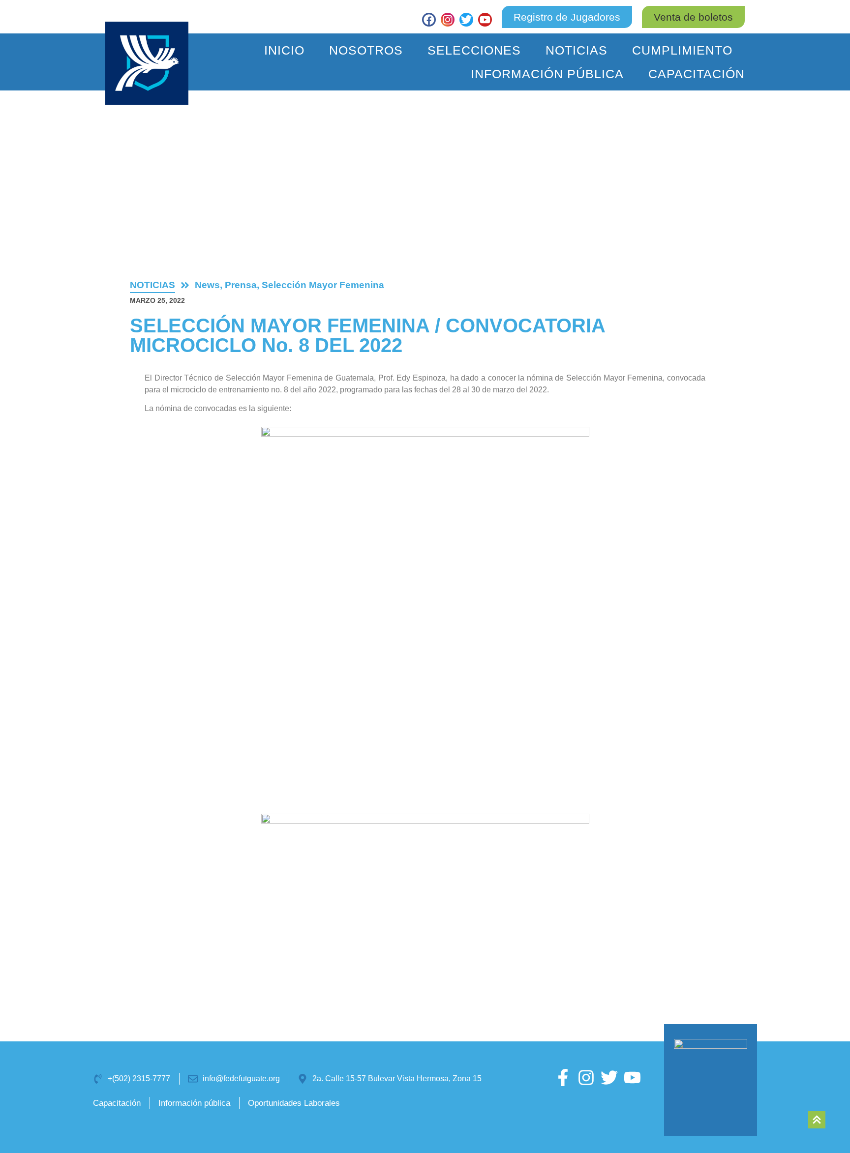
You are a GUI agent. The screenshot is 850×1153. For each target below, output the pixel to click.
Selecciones (474, 50)
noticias (152, 285)
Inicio (284, 50)
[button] (693, 17)
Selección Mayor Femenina (323, 285)
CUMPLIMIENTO (682, 50)
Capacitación (696, 74)
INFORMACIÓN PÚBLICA (547, 74)
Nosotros (366, 50)
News (207, 285)
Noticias (576, 50)
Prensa (241, 285)
